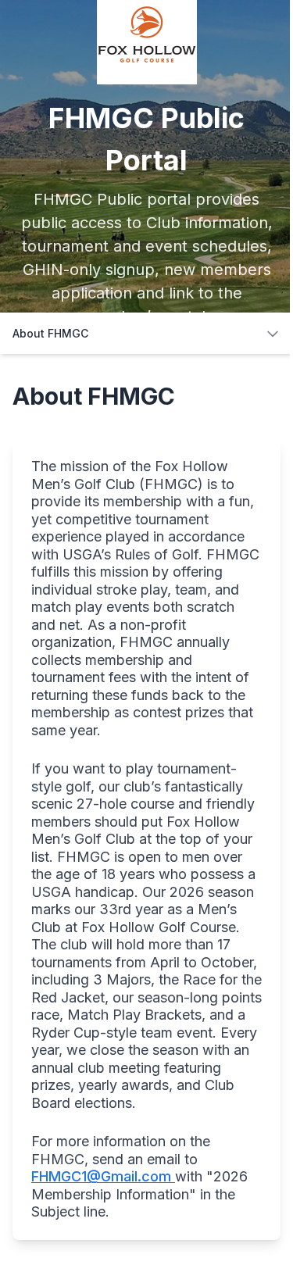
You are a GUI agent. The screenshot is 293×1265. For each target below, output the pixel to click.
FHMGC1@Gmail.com (103, 1176)
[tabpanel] (146, 809)
